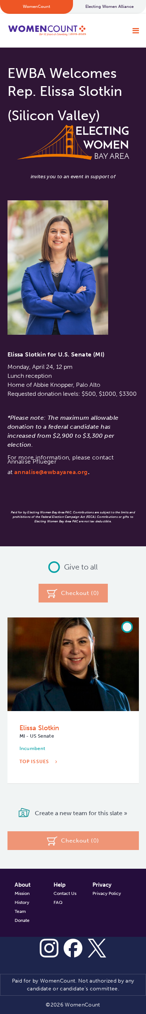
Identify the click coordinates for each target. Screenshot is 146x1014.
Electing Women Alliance (109, 6)
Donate (22, 920)
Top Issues (35, 761)
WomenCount (46, 31)
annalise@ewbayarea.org (51, 472)
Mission (22, 893)
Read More (35, 784)
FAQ (58, 902)
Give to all (81, 566)
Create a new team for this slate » (80, 813)
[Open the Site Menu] (136, 31)
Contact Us (65, 893)
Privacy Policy (106, 893)
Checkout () (80, 593)
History (22, 902)
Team (20, 911)
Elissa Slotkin (39, 728)
